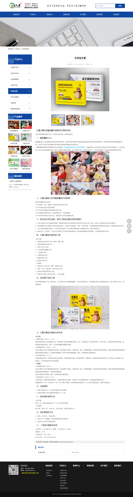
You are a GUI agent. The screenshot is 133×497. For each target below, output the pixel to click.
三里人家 (40, 130)
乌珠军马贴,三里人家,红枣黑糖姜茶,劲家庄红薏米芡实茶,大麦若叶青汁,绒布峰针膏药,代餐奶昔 (49, 6)
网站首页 (16, 14)
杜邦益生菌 (25, 49)
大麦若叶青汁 (15, 67)
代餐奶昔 (13, 103)
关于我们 (83, 14)
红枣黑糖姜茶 (15, 79)
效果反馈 (66, 14)
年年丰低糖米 (15, 97)
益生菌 (50, 130)
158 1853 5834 (129, 221)
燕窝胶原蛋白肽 (15, 109)
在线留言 (116, 14)
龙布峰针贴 (49, 475)
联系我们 (100, 14)
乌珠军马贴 (14, 85)
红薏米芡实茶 (15, 73)
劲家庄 (48, 473)
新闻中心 (50, 14)
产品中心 (33, 14)
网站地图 (78, 494)
